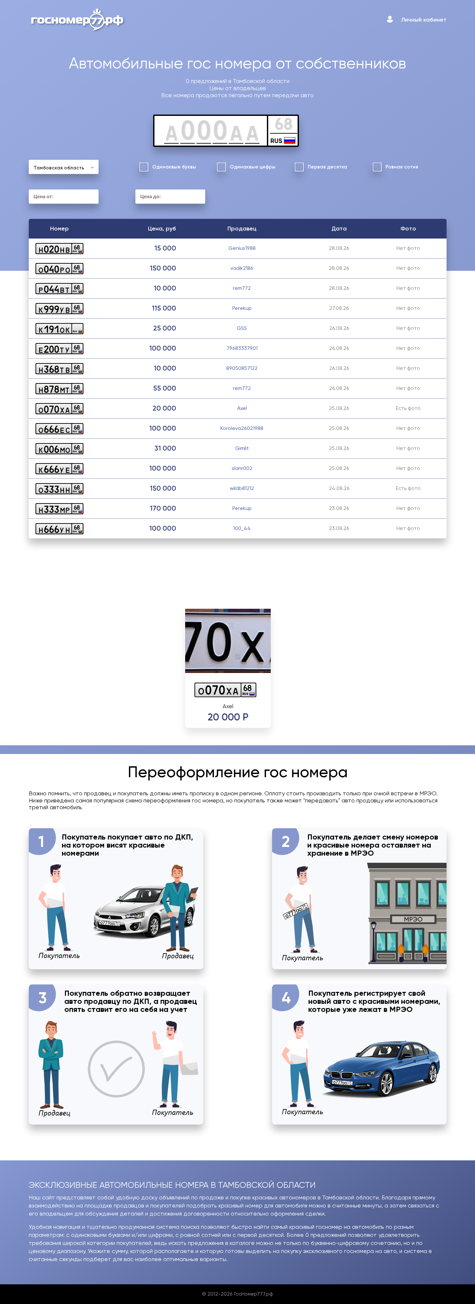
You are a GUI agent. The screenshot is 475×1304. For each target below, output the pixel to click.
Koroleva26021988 (241, 428)
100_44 (242, 528)
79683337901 (242, 348)
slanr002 (242, 468)
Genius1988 (242, 248)
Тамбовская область (59, 168)
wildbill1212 (242, 488)
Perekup (242, 308)
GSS (242, 328)
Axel (242, 408)
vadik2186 (241, 268)
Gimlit (242, 448)
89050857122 (242, 368)
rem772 (242, 288)
